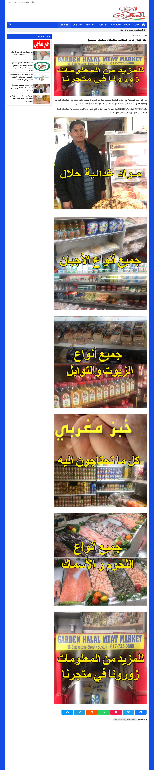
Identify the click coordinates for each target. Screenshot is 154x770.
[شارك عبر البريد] (116, 712)
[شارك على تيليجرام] (79, 712)
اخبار (137, 24)
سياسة (127, 24)
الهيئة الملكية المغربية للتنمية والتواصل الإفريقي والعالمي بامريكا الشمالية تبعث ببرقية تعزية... (22, 66)
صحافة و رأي (77, 24)
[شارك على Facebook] (140, 712)
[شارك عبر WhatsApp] (104, 712)
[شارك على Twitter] (128, 712)
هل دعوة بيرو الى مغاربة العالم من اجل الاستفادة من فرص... (22, 53)
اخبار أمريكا (103, 24)
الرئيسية (143, 24)
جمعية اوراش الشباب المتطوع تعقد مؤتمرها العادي (115, 29)
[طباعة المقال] (67, 712)
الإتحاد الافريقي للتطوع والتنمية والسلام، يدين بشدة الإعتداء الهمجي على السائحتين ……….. (21, 77)
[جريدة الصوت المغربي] (77, 13)
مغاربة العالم (116, 24)
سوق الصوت (65, 24)
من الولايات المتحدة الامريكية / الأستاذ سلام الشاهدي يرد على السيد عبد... (21, 88)
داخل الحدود (90, 24)
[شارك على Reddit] (92, 712)
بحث (10, 25)
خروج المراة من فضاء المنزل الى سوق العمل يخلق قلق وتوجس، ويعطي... (21, 98)
